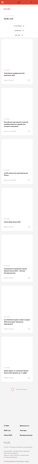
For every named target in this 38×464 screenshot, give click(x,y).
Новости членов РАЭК (10, 131)
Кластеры (23, 430)
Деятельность (24, 425)
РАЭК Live (7, 430)
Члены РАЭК (8, 435)
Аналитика (18, 30)
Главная (6, 15)
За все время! (18, 26)
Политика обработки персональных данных (16, 461)
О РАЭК (6, 425)
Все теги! (18, 35)
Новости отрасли (8, 80)
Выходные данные (26, 435)
